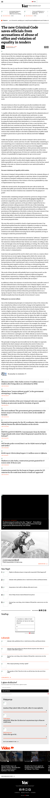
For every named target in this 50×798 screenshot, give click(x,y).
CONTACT (17, 792)
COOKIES (33, 792)
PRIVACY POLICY (25, 792)
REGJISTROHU (6, 691)
